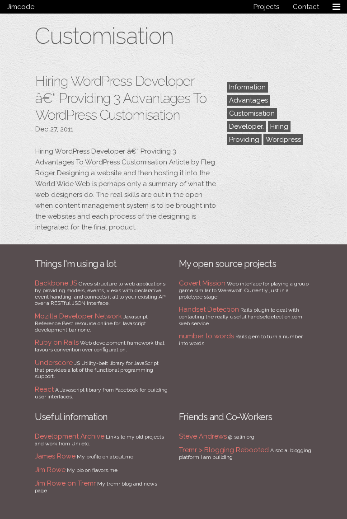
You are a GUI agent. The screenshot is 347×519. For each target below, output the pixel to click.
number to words (206, 336)
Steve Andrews (203, 436)
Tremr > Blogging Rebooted (224, 450)
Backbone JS (56, 283)
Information (247, 87)
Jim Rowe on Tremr (65, 483)
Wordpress (283, 140)
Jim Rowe (50, 470)
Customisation (252, 113)
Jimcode (20, 7)
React (44, 389)
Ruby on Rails (57, 342)
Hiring (279, 126)
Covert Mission (202, 283)
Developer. (246, 126)
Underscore (54, 363)
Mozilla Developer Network (78, 316)
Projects (266, 7)
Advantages (248, 100)
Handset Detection (209, 309)
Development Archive (69, 436)
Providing (244, 140)
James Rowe (55, 456)
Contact (306, 7)
